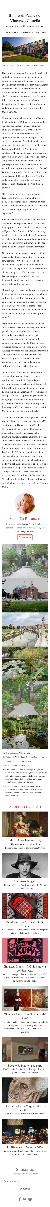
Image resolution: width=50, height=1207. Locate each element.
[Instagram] (30, 1199)
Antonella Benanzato (33, 32)
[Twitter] (24, 1199)
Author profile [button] (25, 536)
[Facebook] (20, 1199)
